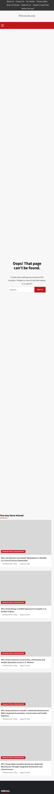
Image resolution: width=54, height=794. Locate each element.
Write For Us (26, 5)
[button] (2, 25)
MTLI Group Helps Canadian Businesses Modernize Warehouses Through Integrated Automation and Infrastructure (22, 767)
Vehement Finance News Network (13, 551)
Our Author (30, 2)
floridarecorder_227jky (10, 564)
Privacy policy (42, 2)
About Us (10, 2)
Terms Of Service (13, 5)
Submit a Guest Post (41, 5)
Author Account (27, 9)
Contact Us (20, 2)
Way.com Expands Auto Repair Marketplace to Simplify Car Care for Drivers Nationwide (24, 559)
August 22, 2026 (25, 564)
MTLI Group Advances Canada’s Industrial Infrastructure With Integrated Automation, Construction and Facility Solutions (25, 713)
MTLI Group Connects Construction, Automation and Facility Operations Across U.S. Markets (23, 661)
